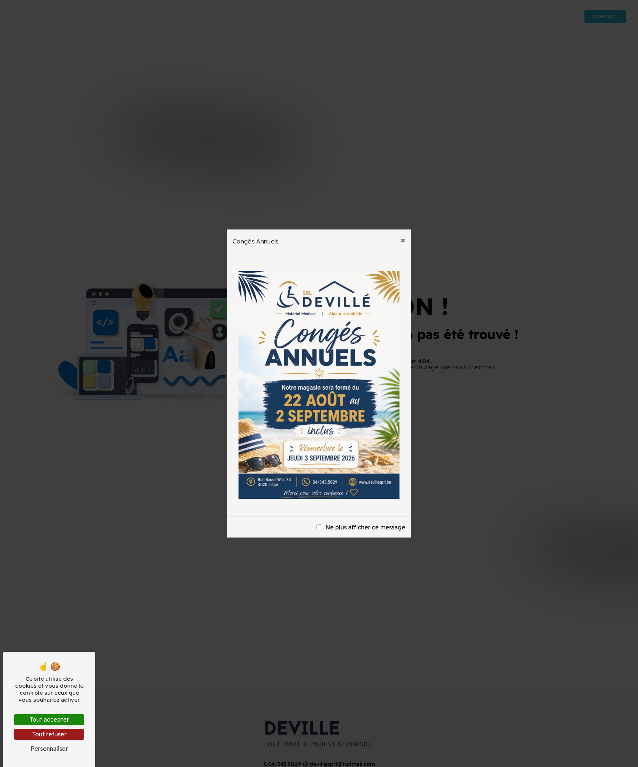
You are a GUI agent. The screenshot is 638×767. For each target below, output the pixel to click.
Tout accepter (49, 719)
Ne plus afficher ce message (365, 527)
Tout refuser (49, 734)
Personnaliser (49, 748)
